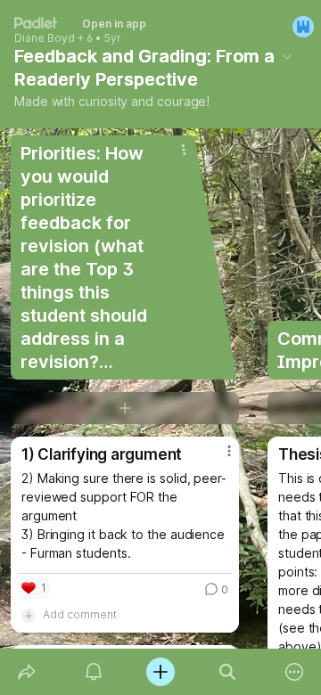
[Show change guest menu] (303, 27)
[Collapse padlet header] (287, 56)
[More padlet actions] (294, 672)
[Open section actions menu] (183, 149)
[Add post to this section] (125, 408)
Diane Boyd (44, 38)
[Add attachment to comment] (28, 615)
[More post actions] (217, 458)
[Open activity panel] (93, 672)
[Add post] (160, 672)
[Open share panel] (26, 672)
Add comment (80, 614)
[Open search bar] (228, 671)
